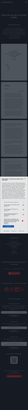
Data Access (14, 231)
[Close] (25, 179)
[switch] (23, 205)
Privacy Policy (21, 231)
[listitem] (14, 202)
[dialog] (14, 205)
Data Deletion (6, 231)
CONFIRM (8, 226)
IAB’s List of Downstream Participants (15, 198)
